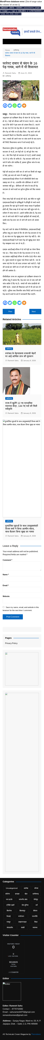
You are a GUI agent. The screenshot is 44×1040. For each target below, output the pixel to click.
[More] (24, 105)
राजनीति (34, 916)
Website (6, 596)
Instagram (11, 22)
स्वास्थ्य (35, 927)
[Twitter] (10, 105)
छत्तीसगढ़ (8, 76)
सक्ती (22, 927)
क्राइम (17, 894)
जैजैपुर (36, 899)
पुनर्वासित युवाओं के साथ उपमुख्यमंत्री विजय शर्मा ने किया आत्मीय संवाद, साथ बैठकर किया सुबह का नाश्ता (21, 528)
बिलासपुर (22, 911)
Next (34, 311)
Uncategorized (11, 888)
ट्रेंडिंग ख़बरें (10, 905)
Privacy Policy (11, 643)
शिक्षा (35, 922)
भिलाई (9, 916)
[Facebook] (5, 105)
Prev (10, 311)
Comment (7, 560)
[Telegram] (19, 105)
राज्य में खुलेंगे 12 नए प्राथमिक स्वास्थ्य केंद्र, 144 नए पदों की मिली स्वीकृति (21, 406)
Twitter (7, 22)
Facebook (3, 22)
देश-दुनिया (25, 905)
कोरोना (7, 894)
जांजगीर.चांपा (23, 899)
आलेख (26, 888)
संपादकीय (10, 927)
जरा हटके (9, 899)
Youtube (16, 22)
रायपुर (9, 922)
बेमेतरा (35, 911)
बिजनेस (9, 911)
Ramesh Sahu (10, 73)
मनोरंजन (21, 916)
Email (6, 585)
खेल (26, 894)
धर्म (37, 905)
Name (6, 574)
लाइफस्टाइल (22, 922)
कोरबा (36, 888)
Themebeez (36, 1034)
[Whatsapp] (14, 105)
